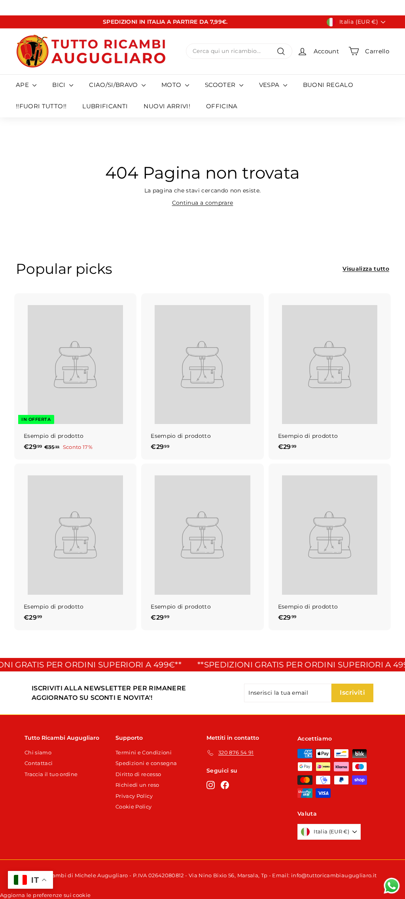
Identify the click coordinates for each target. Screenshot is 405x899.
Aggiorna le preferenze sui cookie (45, 895)
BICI (59, 85)
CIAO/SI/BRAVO (114, 85)
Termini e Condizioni (143, 752)
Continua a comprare (202, 202)
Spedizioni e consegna (146, 763)
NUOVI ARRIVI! (167, 106)
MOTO (172, 85)
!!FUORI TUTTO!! (41, 106)
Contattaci (39, 763)
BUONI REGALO (328, 85)
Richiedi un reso (137, 785)
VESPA (270, 85)
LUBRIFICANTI (105, 106)
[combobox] (239, 51)
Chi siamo (38, 752)
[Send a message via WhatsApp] (391, 885)
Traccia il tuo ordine (51, 774)
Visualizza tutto (366, 268)
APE (23, 85)
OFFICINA (222, 106)
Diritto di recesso (138, 774)
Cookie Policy (133, 806)
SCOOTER (221, 85)
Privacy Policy (134, 796)
